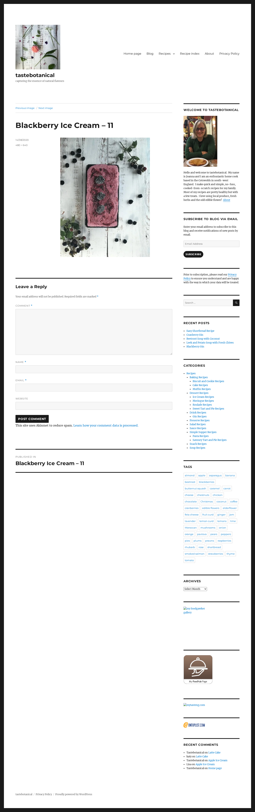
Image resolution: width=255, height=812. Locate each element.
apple (201, 475)
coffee (233, 501)
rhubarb (190, 547)
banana (230, 475)
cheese (189, 494)
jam (231, 514)
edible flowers (210, 508)
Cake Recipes (200, 385)
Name (20, 362)
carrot (227, 488)
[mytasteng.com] (212, 705)
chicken (218, 494)
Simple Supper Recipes (203, 432)
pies (187, 540)
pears (213, 534)
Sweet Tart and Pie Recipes (208, 408)
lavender (190, 521)
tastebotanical (35, 75)
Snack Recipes (198, 444)
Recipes (165, 53)
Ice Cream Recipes (203, 397)
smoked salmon (194, 553)
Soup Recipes (197, 447)
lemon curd (206, 521)
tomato (189, 560)
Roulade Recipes (202, 404)
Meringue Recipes (203, 400)
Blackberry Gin (195, 346)
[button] (37, 47)
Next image (45, 107)
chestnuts (203, 494)
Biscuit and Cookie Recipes (208, 381)
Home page (132, 53)
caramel (215, 488)
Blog (150, 53)
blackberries (206, 481)
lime (233, 521)
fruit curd (208, 514)
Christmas (206, 501)
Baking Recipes (199, 377)
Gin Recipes (200, 416)
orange (189, 534)
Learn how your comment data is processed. (105, 425)
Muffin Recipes (202, 389)
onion (222, 527)
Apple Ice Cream (217, 760)
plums (197, 540)
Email (21, 380)
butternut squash (195, 488)
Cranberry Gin (194, 334)
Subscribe (193, 254)
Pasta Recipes (201, 436)
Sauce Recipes (198, 428)
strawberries (215, 553)
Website (21, 398)
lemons (221, 521)
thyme (231, 553)
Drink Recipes (198, 412)
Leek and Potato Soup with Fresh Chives (210, 342)
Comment (23, 305)
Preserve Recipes (200, 420)
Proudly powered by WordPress (73, 794)
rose (201, 547)
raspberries (224, 540)
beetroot (190, 481)
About (209, 53)
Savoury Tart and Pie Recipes (210, 440)
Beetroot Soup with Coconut (203, 338)
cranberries (191, 508)
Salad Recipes (198, 424)
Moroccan (191, 527)
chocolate (191, 501)
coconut (221, 501)
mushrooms (207, 527)
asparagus (215, 475)
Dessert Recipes (199, 393)
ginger (221, 514)
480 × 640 (21, 145)
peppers (226, 534)
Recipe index (190, 53)
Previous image (25, 107)
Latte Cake (214, 752)
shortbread (214, 547)
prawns (209, 540)
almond (190, 475)
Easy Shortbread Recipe (200, 331)
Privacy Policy (229, 53)
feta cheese (192, 514)
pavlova (202, 534)
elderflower (230, 508)
